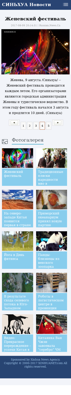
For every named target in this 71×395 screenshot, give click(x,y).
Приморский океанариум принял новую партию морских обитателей (50, 223)
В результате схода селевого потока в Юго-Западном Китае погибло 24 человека (16, 306)
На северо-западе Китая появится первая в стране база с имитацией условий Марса (17, 225)
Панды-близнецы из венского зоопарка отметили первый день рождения (48, 266)
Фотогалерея (28, 140)
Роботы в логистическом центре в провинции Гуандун (51, 304)
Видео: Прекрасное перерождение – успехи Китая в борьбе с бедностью (17, 347)
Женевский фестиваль (13, 174)
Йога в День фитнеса (14, 257)
